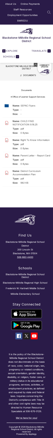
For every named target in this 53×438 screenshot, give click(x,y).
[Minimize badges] (35, 65)
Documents (29, 75)
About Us (10, 4)
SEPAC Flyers (27, 105)
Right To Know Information (35, 140)
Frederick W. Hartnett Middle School (25, 288)
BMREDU (22, 20)
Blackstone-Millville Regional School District (26, 67)
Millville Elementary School (25, 294)
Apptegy (33, 434)
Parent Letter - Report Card (35, 155)
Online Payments (30, 4)
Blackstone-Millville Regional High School (25, 282)
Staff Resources (22, 9)
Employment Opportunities (22, 15)
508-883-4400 (25, 257)
